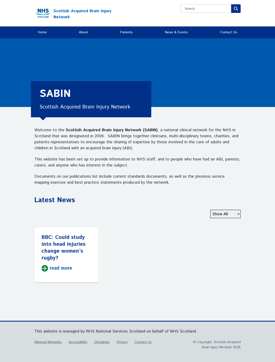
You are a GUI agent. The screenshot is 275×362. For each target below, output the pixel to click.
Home (42, 32)
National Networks (48, 342)
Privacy (122, 342)
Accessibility (78, 342)
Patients (126, 32)
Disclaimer (102, 342)
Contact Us (228, 32)
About (83, 32)
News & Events (176, 32)
